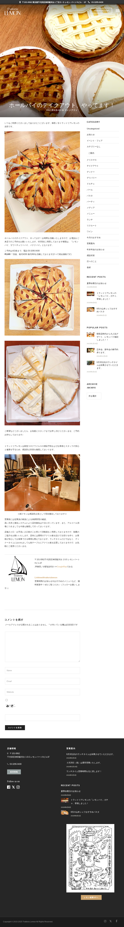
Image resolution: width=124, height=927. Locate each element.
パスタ (90, 196)
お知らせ (91, 134)
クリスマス (92, 160)
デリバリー (92, 178)
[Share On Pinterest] (13, 920)
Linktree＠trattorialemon (46, 577)
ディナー (91, 172)
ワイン (90, 231)
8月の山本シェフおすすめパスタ (85, 812)
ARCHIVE (91, 388)
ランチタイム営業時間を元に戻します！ (84, 771)
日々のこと (92, 261)
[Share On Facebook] (4, 920)
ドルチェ (91, 184)
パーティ (91, 201)
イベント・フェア (95, 141)
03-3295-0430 (97, 2)
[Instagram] (105, 921)
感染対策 (91, 255)
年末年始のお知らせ (95, 249)
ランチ (90, 220)
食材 (89, 267)
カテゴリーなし (94, 146)
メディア (91, 208)
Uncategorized (93, 129)
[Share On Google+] (18, 920)
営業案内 (91, 243)
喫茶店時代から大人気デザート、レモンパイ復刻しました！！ (107, 337)
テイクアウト (71, 110)
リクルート (92, 225)
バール (90, 190)
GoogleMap (62, 566)
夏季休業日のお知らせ (96, 283)
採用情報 (14, 772)
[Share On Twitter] (9, 920)
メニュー (91, 213)
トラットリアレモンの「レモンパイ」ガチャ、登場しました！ (107, 296)
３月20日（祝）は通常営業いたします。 (84, 763)
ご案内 (91, 153)
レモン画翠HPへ (91, 897)
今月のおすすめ (94, 237)
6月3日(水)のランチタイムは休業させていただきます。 (107, 365)
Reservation (101, 10)
